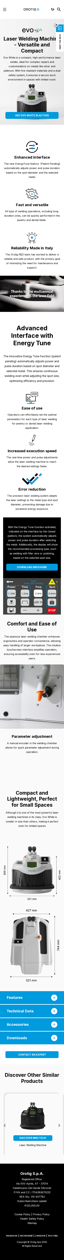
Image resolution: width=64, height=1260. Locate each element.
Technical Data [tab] (20, 1011)
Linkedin (40, 1236)
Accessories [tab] (18, 1024)
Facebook (12, 1236)
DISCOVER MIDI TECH (32, 1137)
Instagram (26, 1236)
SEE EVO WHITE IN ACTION (32, 115)
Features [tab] (15, 997)
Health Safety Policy (32, 1218)
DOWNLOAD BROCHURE (32, 567)
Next (59, 1125)
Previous (4, 1125)
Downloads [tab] (17, 1038)
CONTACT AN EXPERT (32, 1054)
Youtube (53, 1236)
